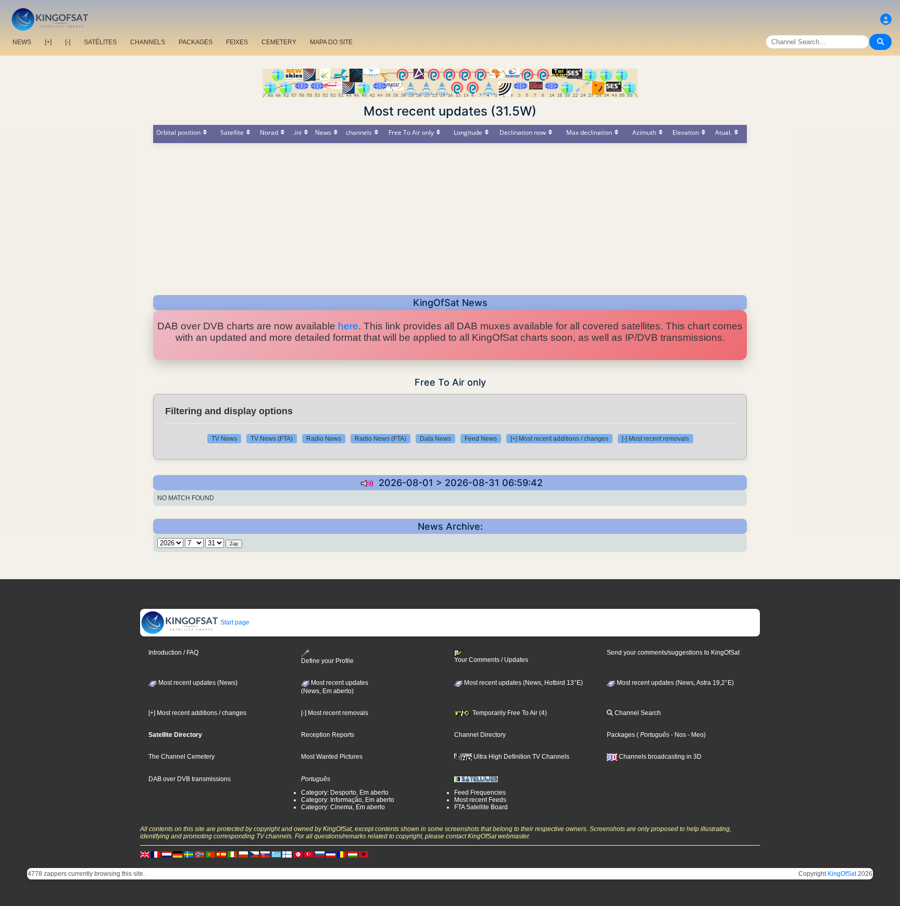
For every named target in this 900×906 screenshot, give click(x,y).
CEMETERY (278, 42)
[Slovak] (265, 854)
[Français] (155, 854)
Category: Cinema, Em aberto (343, 807)
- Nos (677, 734)
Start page (234, 622)
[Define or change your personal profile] (886, 19)
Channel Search (637, 713)
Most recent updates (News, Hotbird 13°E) (523, 682)
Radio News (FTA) (380, 438)
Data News (435, 438)
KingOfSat (842, 873)
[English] (144, 854)
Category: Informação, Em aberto (347, 799)
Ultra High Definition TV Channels (520, 756)
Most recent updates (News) (197, 682)
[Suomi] (287, 854)
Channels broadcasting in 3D (659, 756)
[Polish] (243, 854)
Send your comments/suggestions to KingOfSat (673, 652)
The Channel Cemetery (181, 756)
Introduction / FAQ (173, 652)
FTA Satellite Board (481, 807)
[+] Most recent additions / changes (559, 438)
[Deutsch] (177, 854)
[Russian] (319, 854)
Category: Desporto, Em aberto (345, 792)
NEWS (21, 42)
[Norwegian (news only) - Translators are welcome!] (199, 854)
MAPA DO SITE (331, 42)
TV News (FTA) (272, 438)
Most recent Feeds (480, 799)
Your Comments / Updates (491, 659)
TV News (224, 438)
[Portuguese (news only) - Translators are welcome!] (210, 854)
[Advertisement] (450, 216)
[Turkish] (309, 854)
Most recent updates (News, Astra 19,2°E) (674, 682)
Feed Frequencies (480, 792)
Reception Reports (327, 734)
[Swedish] (188, 854)
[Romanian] (341, 854)
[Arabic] (298, 854)
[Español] (221, 854)
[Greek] (276, 854)
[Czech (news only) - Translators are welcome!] (254, 854)
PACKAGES (196, 42)
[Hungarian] (352, 854)
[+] (48, 42)
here (348, 326)
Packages (621, 734)
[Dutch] (166, 854)
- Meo (695, 734)
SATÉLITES (100, 42)
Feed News (481, 438)
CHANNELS (147, 42)
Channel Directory (480, 734)
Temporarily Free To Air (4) (509, 713)
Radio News (323, 438)
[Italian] (232, 854)
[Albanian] (363, 854)
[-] (67, 42)
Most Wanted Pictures (331, 756)
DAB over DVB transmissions (189, 779)
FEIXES (237, 42)
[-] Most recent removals (655, 438)
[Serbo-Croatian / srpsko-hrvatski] (330, 854)
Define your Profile (327, 660)
